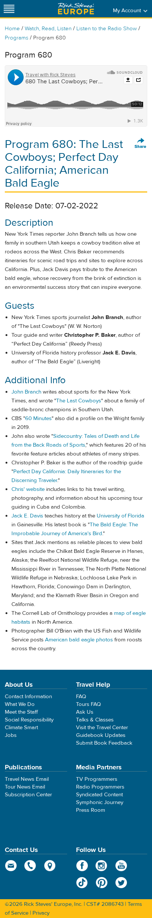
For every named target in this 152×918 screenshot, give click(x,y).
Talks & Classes (95, 719)
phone (30, 866)
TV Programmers (96, 779)
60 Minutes (38, 418)
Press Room (90, 810)
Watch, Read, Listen (48, 28)
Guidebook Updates (100, 735)
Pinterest (102, 882)
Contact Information (28, 696)
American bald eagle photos (79, 639)
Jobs (11, 735)
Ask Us (84, 712)
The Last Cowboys (78, 400)
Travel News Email (27, 779)
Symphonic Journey (99, 802)
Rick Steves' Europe (76, 8)
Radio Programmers (100, 786)
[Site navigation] (9, 8)
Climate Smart (21, 727)
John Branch (26, 391)
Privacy (40, 913)
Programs (16, 37)
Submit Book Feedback (104, 742)
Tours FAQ (88, 704)
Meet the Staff (21, 712)
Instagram (102, 866)
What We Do (20, 704)
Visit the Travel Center (102, 727)
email (11, 866)
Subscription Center (28, 794)
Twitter (121, 882)
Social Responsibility (29, 719)
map (50, 866)
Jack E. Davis (27, 515)
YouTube (121, 866)
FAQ (81, 696)
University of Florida (120, 515)
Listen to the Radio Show (106, 28)
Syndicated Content (99, 794)
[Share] (140, 143)
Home (12, 28)
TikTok (82, 882)
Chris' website (28, 489)
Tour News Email (25, 786)
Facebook (82, 866)
